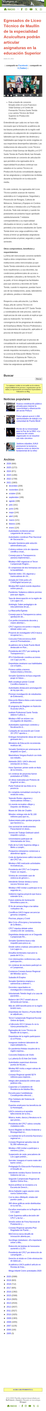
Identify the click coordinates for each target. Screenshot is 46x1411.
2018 (9, 1284)
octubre (12, 493)
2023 (9, 475)
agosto (12, 501)
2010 (9, 1314)
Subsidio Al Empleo (17, 977)
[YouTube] (31, 9)
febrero (12, 524)
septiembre (14, 497)
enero (11, 528)
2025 (9, 467)
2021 (9, 483)
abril (11, 516)
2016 (9, 1292)
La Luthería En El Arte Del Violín (23, 1059)
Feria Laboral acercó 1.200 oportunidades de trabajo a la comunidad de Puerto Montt (29, 418)
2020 (9, 1276)
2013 (9, 1303)
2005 (9, 1333)
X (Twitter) (22, 68)
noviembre (14, 490)
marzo (12, 520)
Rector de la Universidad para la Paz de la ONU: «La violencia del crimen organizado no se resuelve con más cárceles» (28, 433)
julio (11, 505)
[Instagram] (26, 9)
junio (11, 509)
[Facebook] (22, 9)
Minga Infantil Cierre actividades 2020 (25, 1271)
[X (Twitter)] (36, 9)
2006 (9, 1330)
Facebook (23, 65)
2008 (9, 1322)
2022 (9, 479)
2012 (9, 1307)
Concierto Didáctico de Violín (21, 1055)
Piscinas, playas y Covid (19, 918)
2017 (9, 1288)
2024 (9, 471)
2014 (9, 1299)
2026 (9, 464)
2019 (9, 1280)
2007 (9, 1326)
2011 (9, 1311)
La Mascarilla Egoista (18, 611)
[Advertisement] (23, 1361)
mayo (11, 512)
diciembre (13, 486)
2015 (9, 1295)
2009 (9, 1318)
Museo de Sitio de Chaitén (20, 811)
